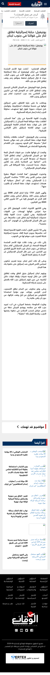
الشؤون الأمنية (21, 580)
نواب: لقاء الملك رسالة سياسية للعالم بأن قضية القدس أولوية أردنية (17, 513)
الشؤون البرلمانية (43, 588)
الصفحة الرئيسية (43, 580)
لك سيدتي (20, 604)
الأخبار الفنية (33, 605)
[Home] (36, 3)
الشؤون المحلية (32, 580)
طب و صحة (8, 604)
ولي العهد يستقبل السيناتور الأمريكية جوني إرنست (17, 557)
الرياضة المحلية (9, 588)
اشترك (31, 23)
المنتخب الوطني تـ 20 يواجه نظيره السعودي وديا (16, 453)
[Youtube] (21, 630)
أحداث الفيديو (44, 597)
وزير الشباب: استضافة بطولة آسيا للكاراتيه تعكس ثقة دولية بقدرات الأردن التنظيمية (17, 470)
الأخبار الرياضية (9, 597)
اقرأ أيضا (39, 442)
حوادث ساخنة (44, 605)
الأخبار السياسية (31, 597)
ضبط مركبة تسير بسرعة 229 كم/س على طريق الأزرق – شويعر (18, 542)
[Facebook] (31, 630)
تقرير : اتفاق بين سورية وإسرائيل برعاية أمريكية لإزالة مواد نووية (18, 498)
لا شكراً (18, 23)
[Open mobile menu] (46, 4)
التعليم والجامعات (31, 588)
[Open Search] (3, 3)
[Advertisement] (25, 340)
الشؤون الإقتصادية (8, 580)
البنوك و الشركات (20, 588)
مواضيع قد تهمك (32, 426)
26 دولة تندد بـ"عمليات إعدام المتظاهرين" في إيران (16, 482)
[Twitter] (26, 630)
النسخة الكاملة (14, 3)
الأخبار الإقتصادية (19, 597)
